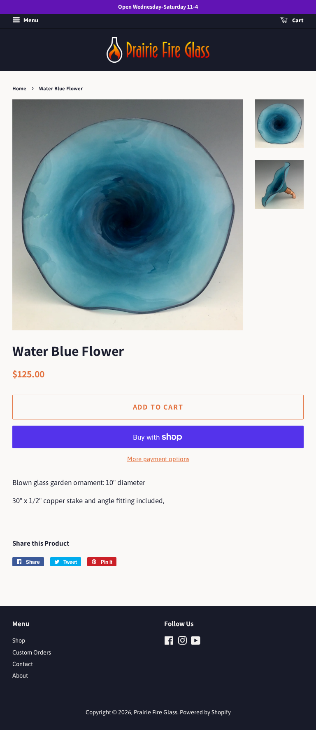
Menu (30, 20)
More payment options (158, 458)
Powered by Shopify (205, 712)
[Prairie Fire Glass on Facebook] (169, 642)
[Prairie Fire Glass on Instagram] (182, 642)
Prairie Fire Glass (155, 712)
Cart (297, 20)
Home (19, 88)
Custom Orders (31, 652)
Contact (22, 664)
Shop (18, 640)
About (20, 675)
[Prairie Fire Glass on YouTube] (195, 642)
